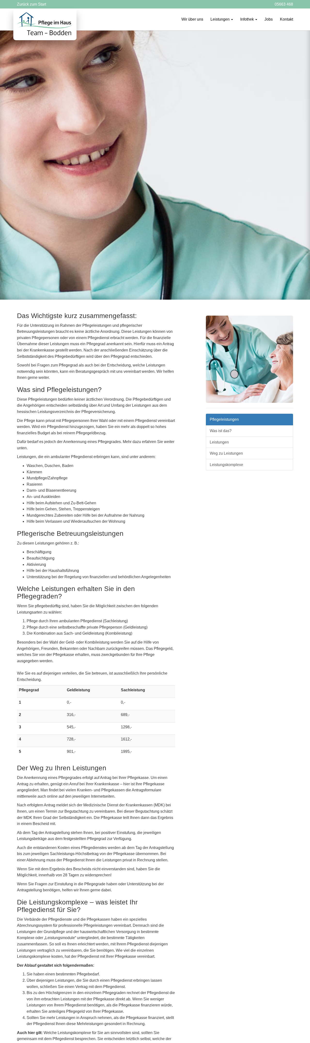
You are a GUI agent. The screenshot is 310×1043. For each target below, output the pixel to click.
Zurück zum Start (31, 4)
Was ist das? (221, 431)
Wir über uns (192, 19)
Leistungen (220, 19)
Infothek (247, 19)
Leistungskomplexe (226, 465)
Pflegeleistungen (224, 419)
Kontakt (286, 19)
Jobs (268, 19)
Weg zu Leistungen (226, 453)
